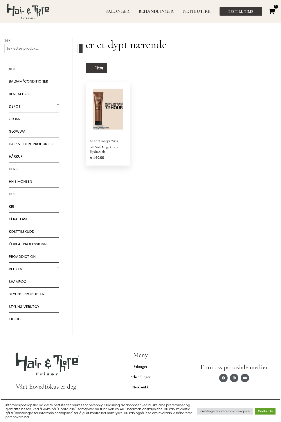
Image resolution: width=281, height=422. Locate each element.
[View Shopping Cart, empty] (272, 11)
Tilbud (15, 319)
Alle (12, 68)
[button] (241, 11)
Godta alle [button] (265, 411)
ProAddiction (22, 256)
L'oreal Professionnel (29, 244)
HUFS (13, 194)
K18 (11, 206)
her (26, 417)
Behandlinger (140, 377)
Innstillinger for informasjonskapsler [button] (225, 411)
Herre (14, 168)
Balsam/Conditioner (28, 81)
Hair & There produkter (31, 143)
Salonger (140, 366)
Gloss (14, 118)
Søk (7, 40)
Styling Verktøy (24, 306)
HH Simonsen (20, 181)
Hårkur (16, 156)
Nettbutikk (140, 387)
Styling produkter (26, 294)
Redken (15, 269)
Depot (15, 106)
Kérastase (18, 219)
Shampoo (18, 281)
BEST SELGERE (20, 93)
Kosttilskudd (21, 231)
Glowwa (17, 131)
